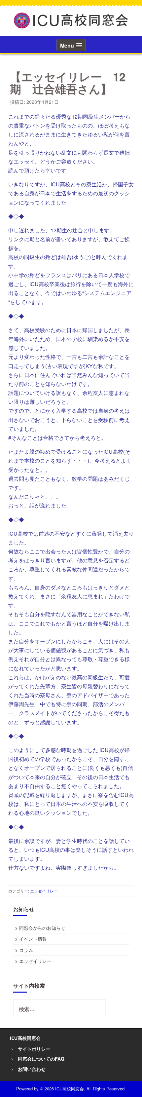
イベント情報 (33, 938)
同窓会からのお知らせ (42, 928)
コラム (26, 950)
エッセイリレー (44, 890)
